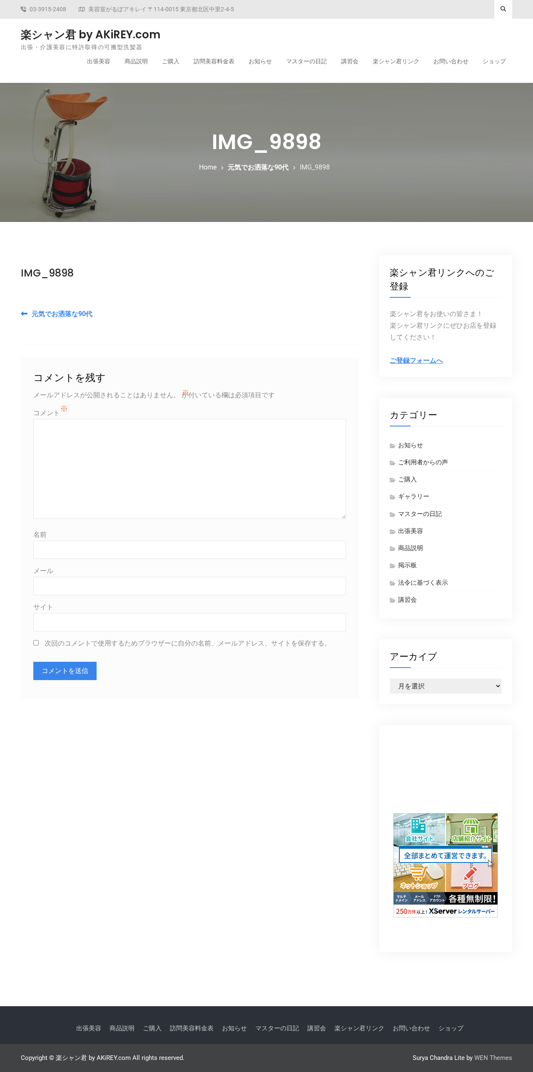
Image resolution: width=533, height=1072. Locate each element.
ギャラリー (413, 496)
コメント (46, 413)
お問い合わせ (450, 61)
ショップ (494, 61)
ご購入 (170, 61)
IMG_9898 (47, 273)
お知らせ (260, 61)
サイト (43, 607)
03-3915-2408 (48, 9)
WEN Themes (493, 1058)
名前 (40, 534)
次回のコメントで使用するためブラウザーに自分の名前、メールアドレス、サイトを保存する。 (188, 643)
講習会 (350, 61)
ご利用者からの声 (423, 462)
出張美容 (98, 61)
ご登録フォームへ (416, 360)
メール (43, 571)
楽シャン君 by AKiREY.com (90, 34)
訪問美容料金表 (214, 61)
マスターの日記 (306, 61)
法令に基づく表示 (423, 582)
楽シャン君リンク (396, 61)
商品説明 (136, 61)
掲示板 (407, 565)
